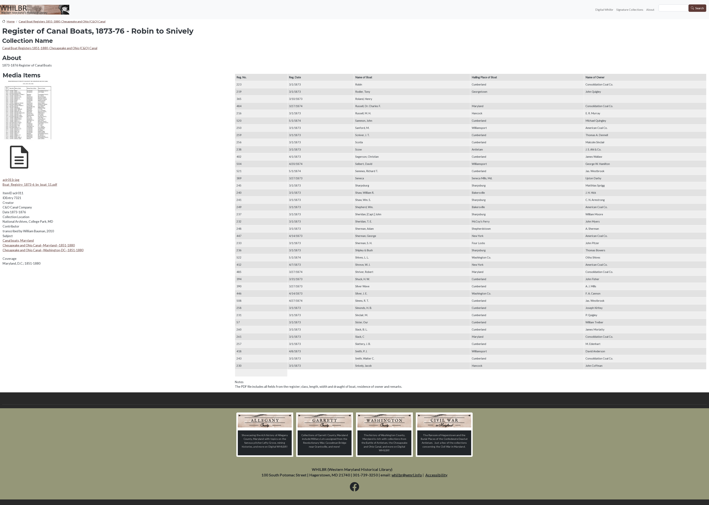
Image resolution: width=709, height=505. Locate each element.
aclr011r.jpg (11, 180)
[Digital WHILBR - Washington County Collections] (384, 420)
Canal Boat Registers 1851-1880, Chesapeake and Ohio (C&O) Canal (62, 21)
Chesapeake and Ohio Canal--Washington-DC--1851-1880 (43, 250)
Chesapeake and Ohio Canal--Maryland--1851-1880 (39, 245)
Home (11, 21)
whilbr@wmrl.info (407, 475)
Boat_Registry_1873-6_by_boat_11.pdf (30, 184)
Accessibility (436, 475)
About (650, 9)
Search (699, 8)
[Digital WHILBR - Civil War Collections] (444, 420)
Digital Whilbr (604, 9)
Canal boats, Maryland (18, 240)
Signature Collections (629, 9)
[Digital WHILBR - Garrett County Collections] (325, 420)
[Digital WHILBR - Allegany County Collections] (265, 420)
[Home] (34, 9)
